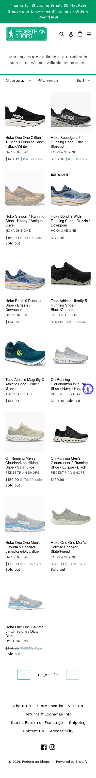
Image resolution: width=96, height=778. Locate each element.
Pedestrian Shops (36, 761)
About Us (22, 705)
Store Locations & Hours (60, 705)
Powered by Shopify (71, 761)
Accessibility (61, 731)
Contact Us (33, 731)
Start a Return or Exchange (37, 722)
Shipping (77, 722)
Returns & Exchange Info (48, 714)
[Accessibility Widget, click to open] (88, 389)
